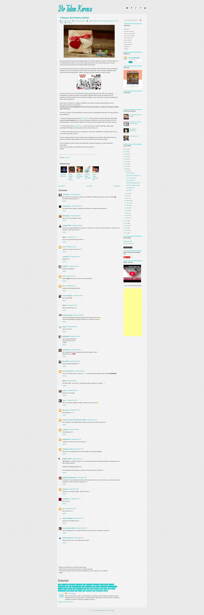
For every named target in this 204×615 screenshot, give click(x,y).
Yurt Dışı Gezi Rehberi (76, 586)
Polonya (106, 584)
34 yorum (69, 22)
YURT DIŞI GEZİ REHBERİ (129, 33)
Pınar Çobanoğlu (67, 295)
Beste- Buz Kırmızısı (68, 371)
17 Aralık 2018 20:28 (76, 206)
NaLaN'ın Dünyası (67, 538)
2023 (126, 156)
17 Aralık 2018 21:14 (71, 237)
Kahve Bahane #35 (130, 173)
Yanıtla (64, 201)
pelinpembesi (66, 439)
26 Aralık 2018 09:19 (78, 538)
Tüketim (79, 590)
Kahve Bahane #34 (130, 180)
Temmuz (128, 203)
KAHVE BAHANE (127, 40)
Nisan (127, 210)
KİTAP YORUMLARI (128, 38)
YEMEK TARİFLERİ (128, 44)
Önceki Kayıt (117, 186)
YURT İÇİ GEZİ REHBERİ (129, 35)
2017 (126, 220)
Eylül (127, 198)
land (63, 508)
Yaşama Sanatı (110, 21)
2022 (126, 159)
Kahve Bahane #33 (134, 136)
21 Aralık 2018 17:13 (75, 499)
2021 (126, 161)
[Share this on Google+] (69, 157)
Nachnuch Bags (90, 584)
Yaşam (84, 584)
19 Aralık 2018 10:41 (76, 439)
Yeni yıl (116, 21)
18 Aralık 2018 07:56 (74, 336)
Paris (68, 590)
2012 (126, 233)
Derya (64, 400)
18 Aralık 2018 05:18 (71, 305)
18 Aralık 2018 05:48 (78, 315)
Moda (94, 586)
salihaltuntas (66, 499)
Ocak (127, 217)
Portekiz (72, 590)
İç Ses (59, 584)
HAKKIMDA (126, 46)
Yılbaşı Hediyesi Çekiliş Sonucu (133, 175)
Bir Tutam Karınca (85, 118)
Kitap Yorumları (88, 586)
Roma (109, 588)
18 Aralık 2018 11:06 (73, 390)
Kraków (97, 586)
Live (67, 586)
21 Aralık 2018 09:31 (77, 459)
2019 (126, 166)
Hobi (83, 586)
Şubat (127, 215)
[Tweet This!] (67, 157)
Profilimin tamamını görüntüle (65, 602)
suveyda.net (65, 256)
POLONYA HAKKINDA (129, 31)
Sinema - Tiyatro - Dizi (112, 586)
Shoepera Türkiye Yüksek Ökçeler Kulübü (74, 420)
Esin (63, 276)
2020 (126, 163)
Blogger (126, 285)
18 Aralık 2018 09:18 (79, 371)
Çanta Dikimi (96, 584)
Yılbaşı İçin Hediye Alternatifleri (88, 176)
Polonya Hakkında (61, 586)
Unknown (65, 489)
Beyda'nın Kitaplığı (67, 518)
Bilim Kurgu (96, 588)
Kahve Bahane (79, 584)
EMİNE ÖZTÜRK (66, 459)
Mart (127, 212)
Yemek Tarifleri (79, 588)
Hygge (94, 590)
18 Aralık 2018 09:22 (71, 381)
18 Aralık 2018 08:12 (75, 349)
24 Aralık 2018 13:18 (78, 518)
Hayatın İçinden (93, 21)
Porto (76, 590)
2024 (126, 154)
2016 (126, 223)
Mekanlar (70, 588)
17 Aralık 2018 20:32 (75, 215)
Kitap (103, 21)
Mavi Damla (128, 190)
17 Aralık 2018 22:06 (73, 266)
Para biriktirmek (99, 590)
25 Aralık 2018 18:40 (81, 528)
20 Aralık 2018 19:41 (78, 449)
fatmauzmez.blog (67, 449)
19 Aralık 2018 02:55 (91, 420)
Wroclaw (113, 588)
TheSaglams (65, 194)
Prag (88, 588)
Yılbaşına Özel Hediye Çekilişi (74, 17)
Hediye (100, 21)
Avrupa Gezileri (104, 586)
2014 (126, 228)
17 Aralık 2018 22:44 (77, 295)
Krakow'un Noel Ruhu (131, 178)
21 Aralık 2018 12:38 (73, 489)
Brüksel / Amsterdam (62, 590)
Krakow (101, 584)
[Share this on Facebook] (65, 157)
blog (70, 586)
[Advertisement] (133, 312)
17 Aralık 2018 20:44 (76, 225)
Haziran (128, 205)
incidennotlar (66, 349)
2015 (126, 225)
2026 (126, 149)
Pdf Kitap (65, 588)
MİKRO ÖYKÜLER (128, 42)
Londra (105, 588)
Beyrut (91, 588)
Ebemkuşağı (65, 215)
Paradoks (105, 590)
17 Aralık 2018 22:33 (70, 286)
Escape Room (88, 590)
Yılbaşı (62, 22)
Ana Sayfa (89, 186)
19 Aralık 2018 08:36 (74, 429)
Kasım (128, 193)
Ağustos (128, 200)
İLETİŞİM (126, 49)
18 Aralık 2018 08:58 (74, 361)
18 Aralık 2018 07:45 (72, 326)
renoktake (65, 429)
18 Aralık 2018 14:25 (72, 400)
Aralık (127, 171)
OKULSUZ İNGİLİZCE (128, 243)
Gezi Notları (111, 584)
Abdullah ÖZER (66, 225)
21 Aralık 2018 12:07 (81, 477)
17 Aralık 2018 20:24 (75, 194)
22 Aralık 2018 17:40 (70, 508)
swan (63, 247)
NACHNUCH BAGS (128, 241)
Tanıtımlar (60, 588)
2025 (126, 151)
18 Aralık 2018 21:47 (74, 410)
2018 (126, 168)
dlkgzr (64, 326)
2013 (126, 230)
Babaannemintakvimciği (69, 477)
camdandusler (66, 206)
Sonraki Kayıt (61, 186)
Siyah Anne (65, 410)
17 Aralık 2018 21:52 (75, 256)
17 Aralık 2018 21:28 (71, 247)
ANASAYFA (126, 29)
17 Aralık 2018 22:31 (70, 276)
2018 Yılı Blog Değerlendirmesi (133, 182)
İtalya (85, 588)
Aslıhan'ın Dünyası (67, 315)
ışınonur (64, 390)
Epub (74, 588)
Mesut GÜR (65, 361)
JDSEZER (65, 266)
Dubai (84, 590)
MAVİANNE (65, 336)
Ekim (127, 195)
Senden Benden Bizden (69, 528)
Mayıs (127, 208)
